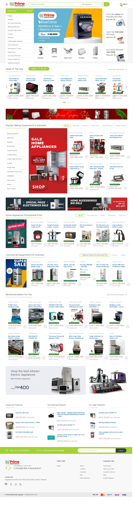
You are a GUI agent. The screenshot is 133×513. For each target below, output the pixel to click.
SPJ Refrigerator (52, 262)
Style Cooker (37, 302)
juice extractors (92, 215)
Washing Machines (14, 63)
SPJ (97, 222)
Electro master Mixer (76, 164)
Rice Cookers (11, 188)
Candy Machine (107, 125)
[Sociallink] (6, 484)
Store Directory (85, 478)
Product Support (108, 478)
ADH (27, 75)
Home (59, 466)
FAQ (81, 475)
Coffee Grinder (53, 302)
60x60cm (92, 302)
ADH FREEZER (71, 262)
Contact (82, 469)
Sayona (38, 262)
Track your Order (108, 469)
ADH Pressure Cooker (47, 76)
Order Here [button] (85, 157)
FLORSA (16, 302)
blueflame (98, 302)
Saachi (41, 222)
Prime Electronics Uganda (15, 494)
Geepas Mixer (79, 132)
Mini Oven (122, 215)
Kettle (103, 215)
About (82, 466)
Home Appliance (115, 164)
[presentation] (7, 87)
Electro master (74, 164)
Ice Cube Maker (117, 75)
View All (29, 11)
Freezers (10, 19)
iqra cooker (72, 333)
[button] (64, 102)
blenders (10, 37)
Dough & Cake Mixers (14, 30)
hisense (119, 262)
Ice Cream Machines (14, 23)
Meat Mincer (81, 75)
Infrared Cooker (13, 75)
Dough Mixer (11, 167)
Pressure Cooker (52, 222)
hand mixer (113, 164)
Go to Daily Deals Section (116, 69)
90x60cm (11, 333)
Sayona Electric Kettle (118, 222)
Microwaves (11, 180)
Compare (83, 472)
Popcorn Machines (14, 59)
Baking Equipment (14, 27)
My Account (107, 466)
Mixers (9, 184)
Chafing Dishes (121, 125)
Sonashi (72, 222)
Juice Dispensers (13, 45)
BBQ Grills (76, 125)
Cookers (10, 34)
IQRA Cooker (79, 333)
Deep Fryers (12, 52)
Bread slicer (95, 125)
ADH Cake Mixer (97, 164)
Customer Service (109, 472)
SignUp (121, 450)
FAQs (105, 475)
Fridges (10, 16)
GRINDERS (10, 176)
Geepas (72, 132)
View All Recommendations (115, 295)
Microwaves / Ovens (14, 48)
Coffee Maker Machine (15, 41)
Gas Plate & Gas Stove (14, 171)
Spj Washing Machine (101, 222)
